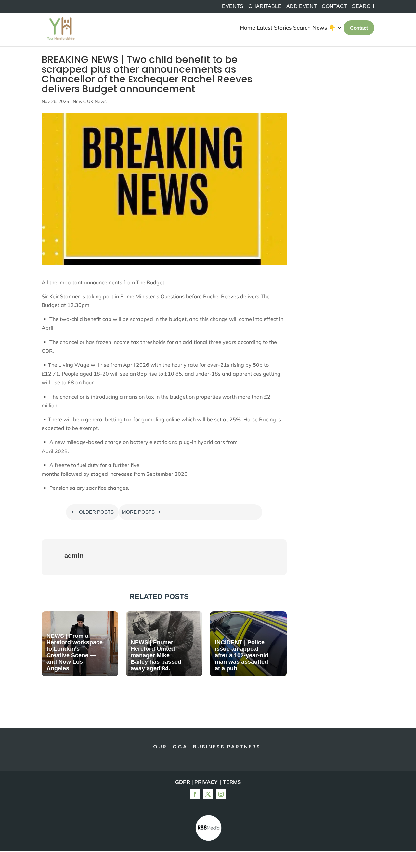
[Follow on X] (208, 794)
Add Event (301, 6)
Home (247, 27)
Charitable (264, 6)
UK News (97, 101)
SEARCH (363, 6)
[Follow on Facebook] (195, 794)
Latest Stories (274, 27)
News (79, 101)
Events (232, 6)
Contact (334, 6)
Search (302, 27)
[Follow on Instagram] (221, 794)
